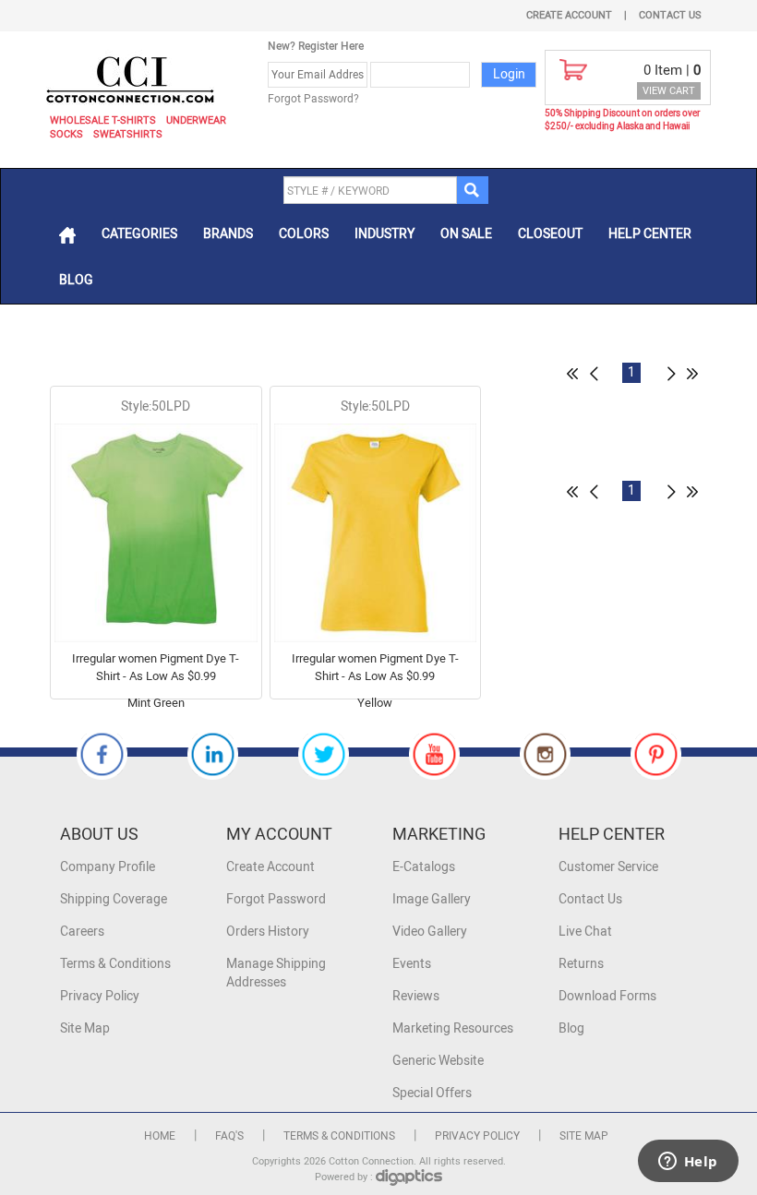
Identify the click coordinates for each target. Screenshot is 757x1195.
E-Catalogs (423, 867)
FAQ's (229, 1135)
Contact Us (670, 15)
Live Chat (585, 931)
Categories (139, 234)
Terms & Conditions (115, 964)
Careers (82, 931)
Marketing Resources (452, 1028)
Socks (66, 134)
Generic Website (438, 1061)
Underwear (196, 120)
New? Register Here (316, 46)
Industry (384, 234)
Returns (581, 964)
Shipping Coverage (113, 899)
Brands (228, 234)
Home (159, 1135)
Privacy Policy (99, 996)
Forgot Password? (313, 98)
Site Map (85, 1028)
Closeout (550, 234)
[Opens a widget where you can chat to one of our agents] (688, 1163)
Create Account (569, 15)
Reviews (415, 996)
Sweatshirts (127, 134)
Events (411, 964)
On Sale (466, 234)
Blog (76, 280)
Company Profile (107, 867)
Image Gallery (431, 899)
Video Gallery (429, 931)
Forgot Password (276, 899)
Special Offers (432, 1093)
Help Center (649, 234)
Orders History (267, 931)
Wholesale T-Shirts (103, 120)
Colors (304, 234)
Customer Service (608, 867)
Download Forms (607, 996)
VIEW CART (669, 91)
